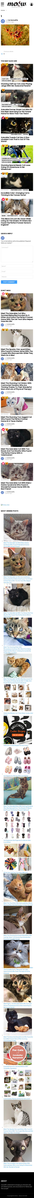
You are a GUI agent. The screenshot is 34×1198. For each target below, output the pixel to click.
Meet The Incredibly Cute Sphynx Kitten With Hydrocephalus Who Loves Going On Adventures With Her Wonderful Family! (18, 1165)
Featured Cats (15, 79)
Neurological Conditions (11, 160)
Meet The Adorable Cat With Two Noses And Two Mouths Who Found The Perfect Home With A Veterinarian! (16, 452)
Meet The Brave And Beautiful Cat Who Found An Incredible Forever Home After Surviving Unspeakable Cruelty (18, 1038)
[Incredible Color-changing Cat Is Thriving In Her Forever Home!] (17, 182)
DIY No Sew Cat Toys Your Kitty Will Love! (16, 872)
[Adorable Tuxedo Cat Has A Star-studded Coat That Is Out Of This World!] (17, 126)
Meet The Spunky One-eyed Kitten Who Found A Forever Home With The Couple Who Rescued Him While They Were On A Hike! (17, 352)
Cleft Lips (5, 79)
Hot (3, 199)
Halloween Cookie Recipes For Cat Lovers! (16, 745)
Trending (3, 118)
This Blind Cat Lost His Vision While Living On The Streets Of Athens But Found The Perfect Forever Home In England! (16, 222)
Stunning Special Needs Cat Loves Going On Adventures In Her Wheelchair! (15, 167)
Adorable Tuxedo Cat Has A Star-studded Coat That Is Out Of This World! (15, 139)
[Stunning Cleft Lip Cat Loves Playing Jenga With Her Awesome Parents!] (17, 73)
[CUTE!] (6, 64)
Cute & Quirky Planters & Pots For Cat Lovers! (17, 1099)
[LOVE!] (3, 64)
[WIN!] (6, 329)
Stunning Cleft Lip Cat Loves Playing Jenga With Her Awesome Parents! (16, 85)
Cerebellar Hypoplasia (9, 158)
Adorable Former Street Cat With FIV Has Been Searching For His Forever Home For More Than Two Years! (16, 111)
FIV (15, 104)
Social (24, 79)
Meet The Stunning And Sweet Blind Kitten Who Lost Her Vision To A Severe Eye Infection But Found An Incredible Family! (18, 937)
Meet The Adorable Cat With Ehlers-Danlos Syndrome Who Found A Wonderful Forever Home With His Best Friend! (16, 486)
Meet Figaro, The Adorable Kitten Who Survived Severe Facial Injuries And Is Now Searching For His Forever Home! (18, 1005)
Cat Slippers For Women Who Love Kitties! (16, 776)
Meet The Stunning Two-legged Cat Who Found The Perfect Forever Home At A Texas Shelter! (16, 419)
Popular (3, 293)
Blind (3, 216)
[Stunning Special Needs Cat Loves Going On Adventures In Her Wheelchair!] (17, 154)
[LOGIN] (31, 4)
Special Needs (6, 81)
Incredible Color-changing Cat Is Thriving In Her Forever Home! (15, 194)
